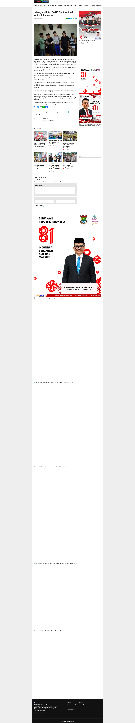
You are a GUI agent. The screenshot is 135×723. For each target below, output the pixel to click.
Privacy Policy (82, 704)
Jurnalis (36, 112)
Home (35, 5)
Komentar (38, 185)
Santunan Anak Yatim (39, 114)
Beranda (36, 8)
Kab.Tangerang (59, 5)
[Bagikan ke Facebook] (69, 18)
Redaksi (69, 702)
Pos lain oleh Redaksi (48, 120)
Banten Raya (51, 5)
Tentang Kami (71, 709)
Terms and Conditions (83, 707)
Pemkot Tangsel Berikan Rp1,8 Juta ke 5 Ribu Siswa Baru (55, 142)
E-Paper (40, 5)
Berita (45, 5)
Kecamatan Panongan (54, 112)
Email (57, 198)
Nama (36, 198)
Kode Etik (81, 702)
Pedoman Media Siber (72, 704)
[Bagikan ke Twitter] (71, 18)
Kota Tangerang (68, 5)
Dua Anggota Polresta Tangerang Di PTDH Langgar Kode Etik (69, 165)
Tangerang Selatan (77, 5)
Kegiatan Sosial (64, 112)
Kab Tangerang (43, 112)
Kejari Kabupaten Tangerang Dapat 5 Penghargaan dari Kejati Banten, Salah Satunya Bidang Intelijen (55, 167)
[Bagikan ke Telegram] (76, 18)
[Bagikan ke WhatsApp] (73, 18)
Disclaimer (70, 707)
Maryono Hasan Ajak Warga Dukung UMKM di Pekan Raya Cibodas (40, 145)
